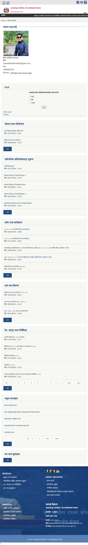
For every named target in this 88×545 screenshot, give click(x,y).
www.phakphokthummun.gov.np (64, 526)
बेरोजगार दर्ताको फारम (10, 405)
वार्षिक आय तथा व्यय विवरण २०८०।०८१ (16, 292)
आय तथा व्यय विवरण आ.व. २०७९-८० (15, 302)
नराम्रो (33, 103)
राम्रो (32, 96)
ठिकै (32, 100)
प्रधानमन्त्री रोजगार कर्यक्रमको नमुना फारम (16, 425)
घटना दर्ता (50, 481)
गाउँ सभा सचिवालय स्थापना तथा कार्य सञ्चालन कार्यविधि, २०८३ (22, 374)
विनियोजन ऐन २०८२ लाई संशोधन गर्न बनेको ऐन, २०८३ (20, 346)
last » (79, 383)
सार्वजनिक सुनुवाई (9, 515)
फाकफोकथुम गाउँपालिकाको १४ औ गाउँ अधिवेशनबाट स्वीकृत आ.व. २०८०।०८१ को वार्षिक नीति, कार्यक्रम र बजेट (36, 248)
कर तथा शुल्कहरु (9, 488)
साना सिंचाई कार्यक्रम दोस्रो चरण (13, 131)
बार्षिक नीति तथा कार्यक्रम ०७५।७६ (14, 266)
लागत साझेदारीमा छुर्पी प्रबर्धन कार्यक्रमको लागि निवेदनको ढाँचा (22, 412)
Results (6, 114)
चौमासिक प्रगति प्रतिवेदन (12, 512)
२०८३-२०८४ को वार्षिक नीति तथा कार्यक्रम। (17, 229)
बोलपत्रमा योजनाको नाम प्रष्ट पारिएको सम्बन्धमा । (18, 203)
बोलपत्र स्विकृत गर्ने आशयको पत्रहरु (14, 185)
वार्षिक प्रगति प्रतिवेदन (11, 508)
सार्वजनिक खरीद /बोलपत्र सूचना (14, 481)
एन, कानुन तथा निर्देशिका (12, 484)
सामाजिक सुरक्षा (52, 484)
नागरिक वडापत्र (52, 488)
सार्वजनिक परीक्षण (9, 519)
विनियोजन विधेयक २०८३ (11, 356)
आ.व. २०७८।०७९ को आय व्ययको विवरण (16, 311)
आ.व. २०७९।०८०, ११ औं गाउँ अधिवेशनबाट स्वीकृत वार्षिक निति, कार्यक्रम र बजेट (28, 257)
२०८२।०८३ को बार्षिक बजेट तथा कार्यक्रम (16, 238)
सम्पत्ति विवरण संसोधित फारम (12, 419)
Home (3, 20)
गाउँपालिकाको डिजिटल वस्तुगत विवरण (60, 491)
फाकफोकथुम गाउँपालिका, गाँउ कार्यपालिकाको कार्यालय (62, 508)
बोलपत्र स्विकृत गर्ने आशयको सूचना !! (15, 175)
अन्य (7, 149)
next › (69, 383)
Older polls (7, 112)
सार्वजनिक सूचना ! (9, 166)
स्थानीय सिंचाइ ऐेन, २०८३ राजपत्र (14, 337)
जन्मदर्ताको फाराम (9, 432)
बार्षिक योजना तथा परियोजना (12, 140)
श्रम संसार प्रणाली (53, 495)
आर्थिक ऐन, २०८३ (9, 365)
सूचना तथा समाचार (10, 477)
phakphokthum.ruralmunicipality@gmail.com (65, 523)
